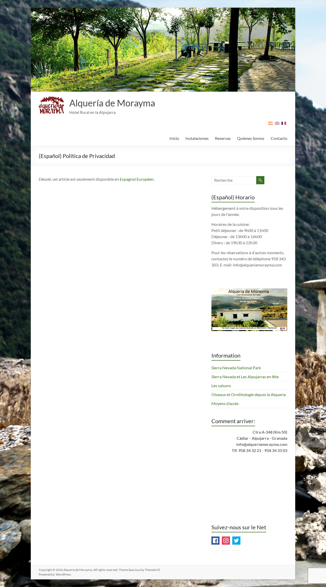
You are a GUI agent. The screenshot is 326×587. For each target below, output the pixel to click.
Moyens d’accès (225, 403)
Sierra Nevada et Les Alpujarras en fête (245, 376)
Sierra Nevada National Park (236, 367)
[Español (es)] (270, 125)
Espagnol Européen (137, 179)
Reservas (223, 138)
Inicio (174, 138)
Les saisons (221, 385)
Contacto (279, 138)
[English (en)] (277, 125)
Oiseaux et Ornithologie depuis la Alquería (248, 394)
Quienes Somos (250, 138)
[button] (51, 105)
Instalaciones (197, 138)
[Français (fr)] (283, 125)
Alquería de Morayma (112, 102)
